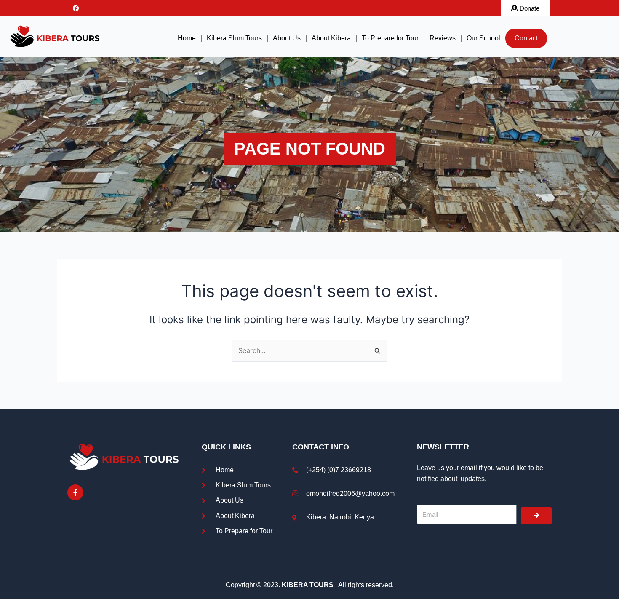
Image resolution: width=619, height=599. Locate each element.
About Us (287, 38)
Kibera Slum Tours (234, 38)
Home (187, 38)
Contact (526, 38)
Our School (483, 38)
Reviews (443, 38)
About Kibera (331, 38)
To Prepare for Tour (390, 38)
